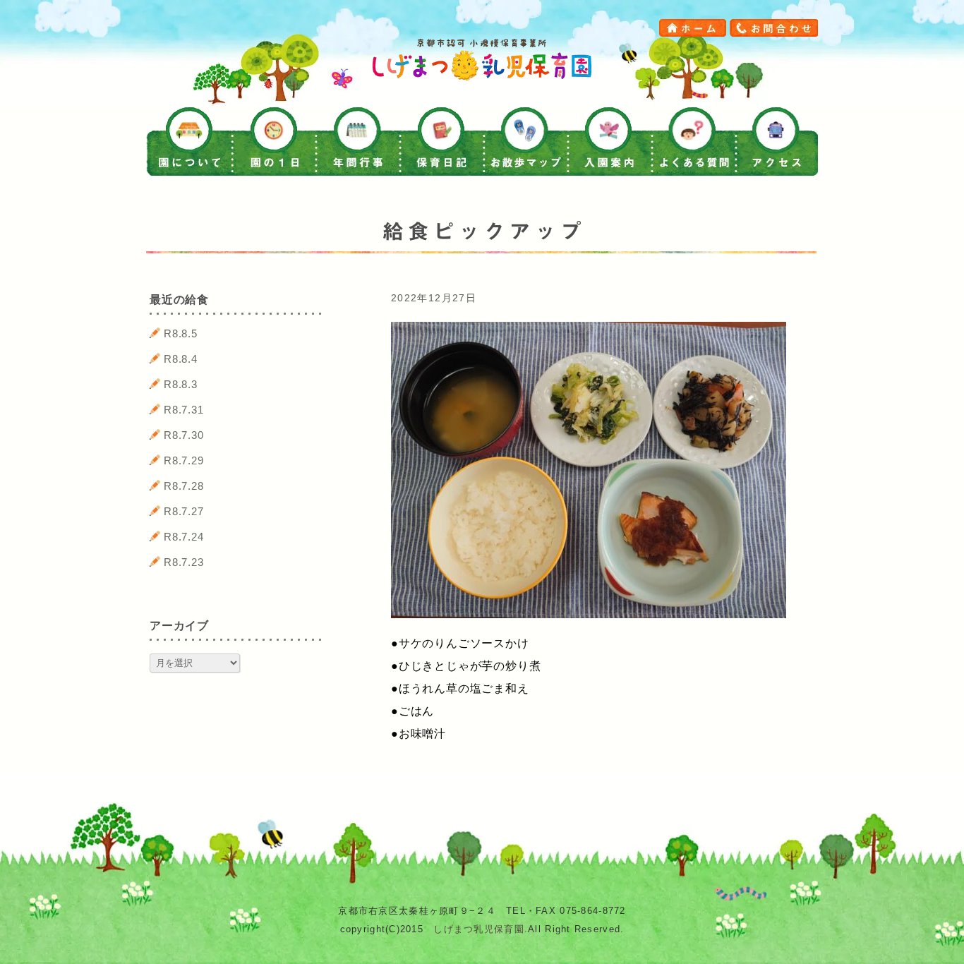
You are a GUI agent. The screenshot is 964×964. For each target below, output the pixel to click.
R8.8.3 (181, 384)
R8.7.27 (184, 511)
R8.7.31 (184, 410)
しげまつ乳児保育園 (478, 929)
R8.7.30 (184, 435)
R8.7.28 (184, 486)
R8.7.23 (184, 562)
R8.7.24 (184, 537)
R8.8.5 (181, 333)
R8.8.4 (181, 359)
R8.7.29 (184, 460)
